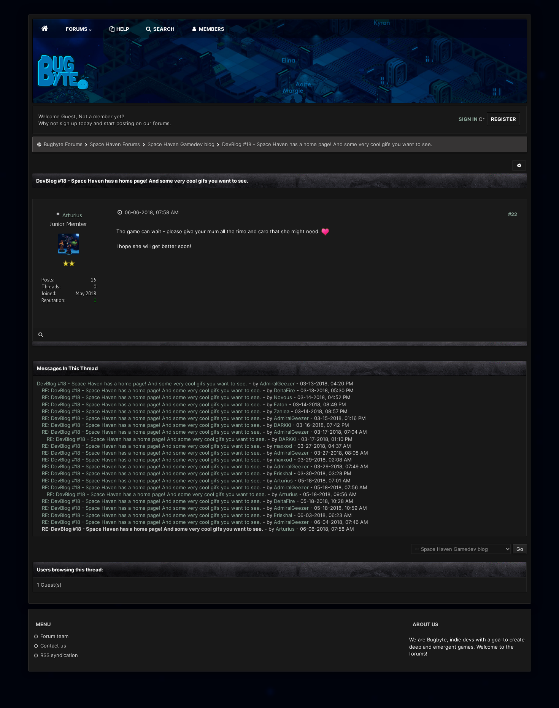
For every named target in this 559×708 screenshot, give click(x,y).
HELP (122, 29)
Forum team (53, 636)
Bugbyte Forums (63, 144)
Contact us (52, 646)
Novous (283, 397)
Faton (280, 404)
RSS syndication (58, 655)
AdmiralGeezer (277, 383)
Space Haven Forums (115, 144)
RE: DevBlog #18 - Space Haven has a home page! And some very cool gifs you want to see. (151, 390)
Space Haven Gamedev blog (181, 144)
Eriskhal (283, 473)
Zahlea (281, 411)
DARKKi (282, 425)
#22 (512, 214)
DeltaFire (284, 390)
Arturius (72, 215)
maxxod (283, 446)
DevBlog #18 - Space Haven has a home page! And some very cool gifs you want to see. (142, 383)
